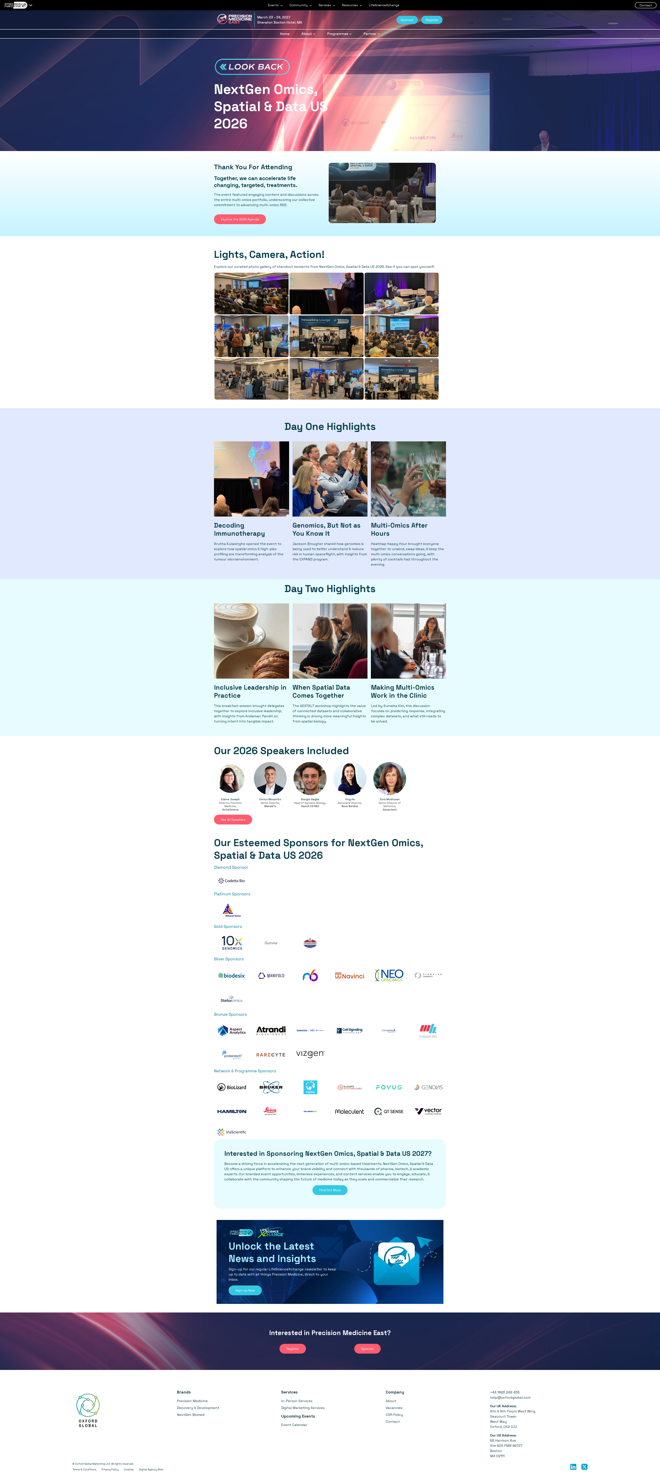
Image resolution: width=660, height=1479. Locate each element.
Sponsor (407, 20)
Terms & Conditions (84, 1469)
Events (273, 5)
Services (325, 5)
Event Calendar (294, 1425)
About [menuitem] (306, 33)
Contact (646, 5)
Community (299, 5)
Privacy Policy (110, 1469)
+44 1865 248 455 (505, 1392)
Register (432, 20)
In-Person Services (296, 1401)
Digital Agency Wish (151, 1469)
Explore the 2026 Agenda (240, 219)
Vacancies (394, 1408)
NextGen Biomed (191, 1414)
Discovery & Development (198, 1408)
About (391, 1401)
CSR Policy (394, 1414)
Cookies (129, 1469)
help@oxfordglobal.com (510, 1397)
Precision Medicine (192, 1401)
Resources (350, 5)
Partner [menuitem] (370, 33)
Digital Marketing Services (303, 1408)
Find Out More (330, 1190)
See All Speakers (233, 820)
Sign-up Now (245, 1290)
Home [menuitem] (284, 33)
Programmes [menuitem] (337, 33)
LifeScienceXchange (384, 5)
